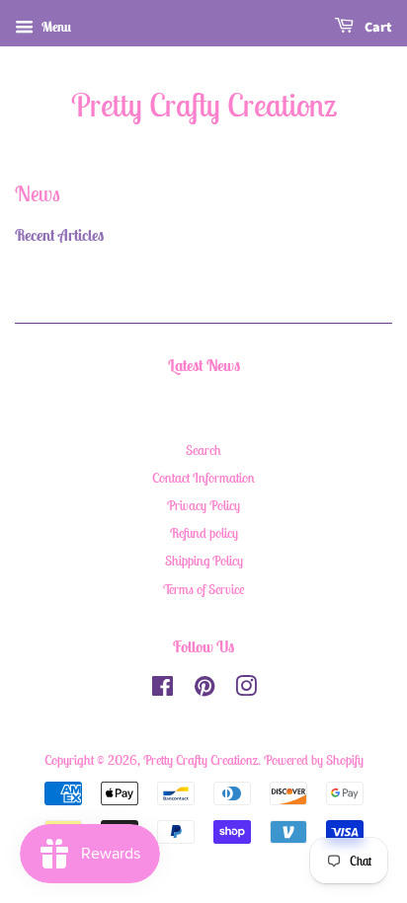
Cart (377, 28)
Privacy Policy (203, 505)
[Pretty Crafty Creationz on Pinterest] (204, 690)
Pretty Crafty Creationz (203, 104)
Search (203, 450)
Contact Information (203, 478)
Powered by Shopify (314, 760)
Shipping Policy (204, 560)
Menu (55, 27)
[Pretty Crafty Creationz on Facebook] (162, 690)
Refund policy (204, 533)
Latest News (204, 365)
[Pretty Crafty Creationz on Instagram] (246, 690)
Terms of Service (203, 589)
